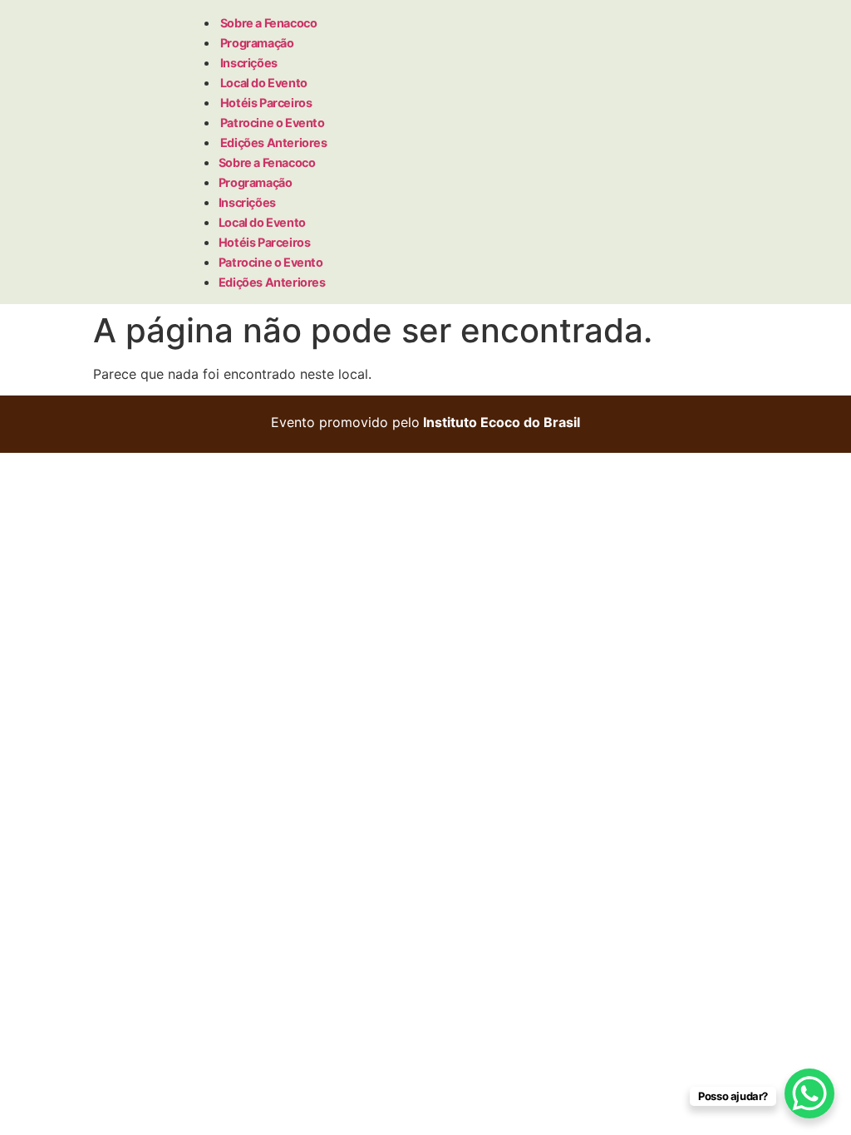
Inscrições (249, 63)
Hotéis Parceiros (266, 103)
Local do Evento (263, 83)
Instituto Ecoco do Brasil (501, 422)
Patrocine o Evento (272, 122)
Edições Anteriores (273, 142)
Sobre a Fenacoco (268, 23)
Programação (257, 43)
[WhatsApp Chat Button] (809, 1093)
